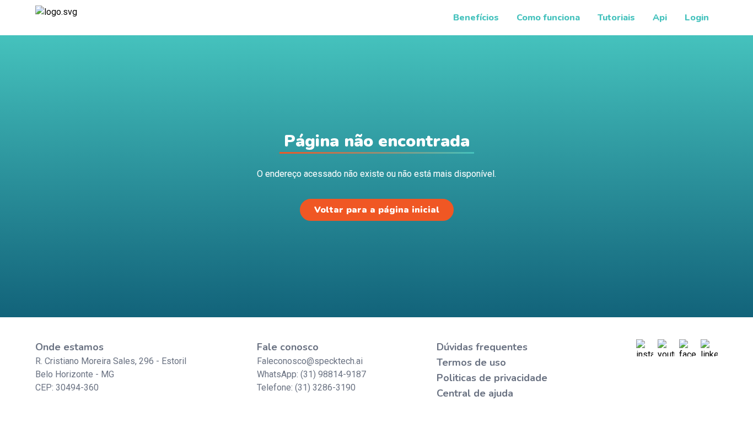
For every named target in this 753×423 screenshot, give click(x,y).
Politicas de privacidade (492, 377)
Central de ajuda (475, 393)
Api (660, 18)
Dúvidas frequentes (482, 347)
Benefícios (476, 18)
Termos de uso (471, 362)
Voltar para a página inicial (376, 210)
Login (697, 18)
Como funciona (548, 18)
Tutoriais (616, 18)
